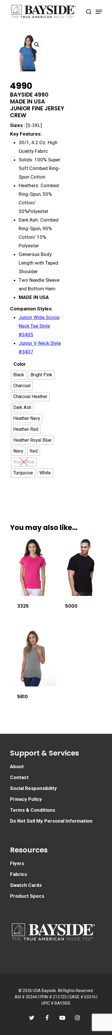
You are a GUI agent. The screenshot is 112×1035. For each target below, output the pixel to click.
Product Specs (27, 896)
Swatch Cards (26, 885)
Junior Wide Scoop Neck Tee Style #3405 (39, 325)
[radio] (18, 375)
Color (19, 364)
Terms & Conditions (32, 810)
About (17, 766)
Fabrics (18, 874)
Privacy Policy (26, 799)
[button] (37, 45)
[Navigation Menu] (99, 12)
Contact (19, 777)
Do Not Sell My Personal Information (51, 821)
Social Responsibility (33, 788)
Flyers (17, 863)
